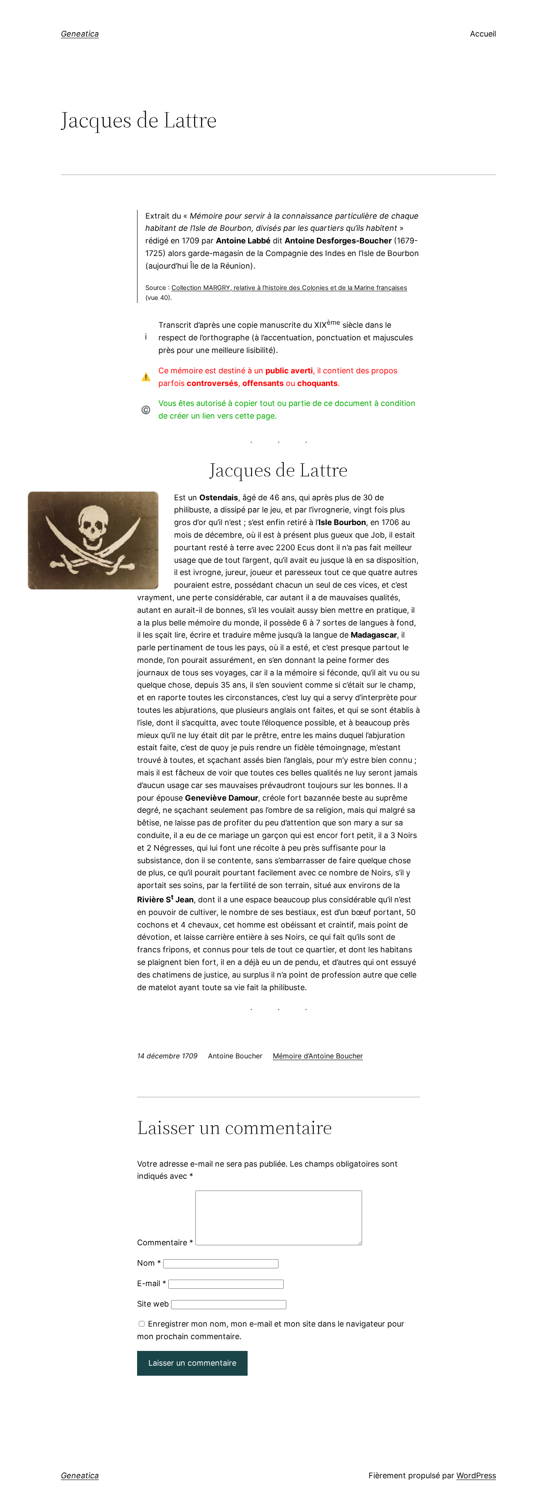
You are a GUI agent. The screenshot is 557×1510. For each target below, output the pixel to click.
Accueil (483, 33)
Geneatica (80, 33)
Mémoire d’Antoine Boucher (318, 1055)
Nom (149, 1262)
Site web (153, 1303)
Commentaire (165, 1242)
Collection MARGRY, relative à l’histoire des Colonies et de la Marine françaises (289, 288)
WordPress (476, 1475)
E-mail (151, 1283)
